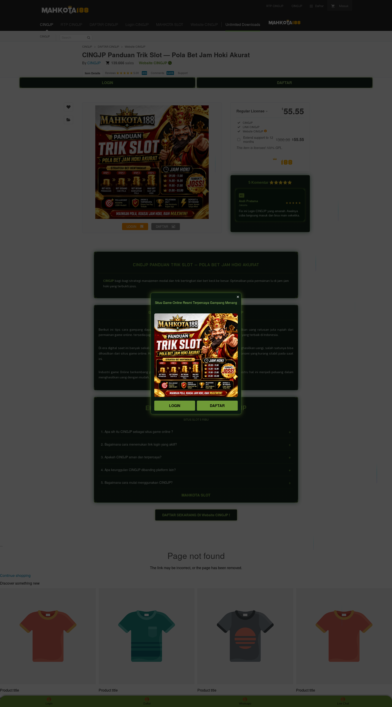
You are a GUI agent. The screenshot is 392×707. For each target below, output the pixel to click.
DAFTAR (217, 405)
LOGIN (174, 405)
